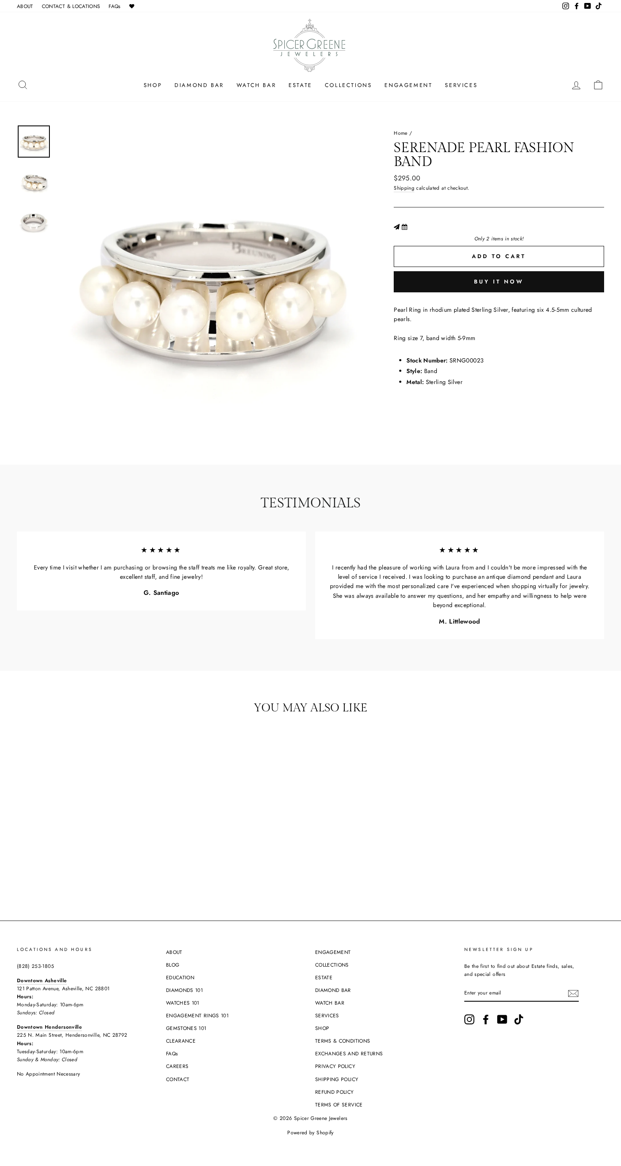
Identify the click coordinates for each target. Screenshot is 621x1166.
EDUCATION (180, 977)
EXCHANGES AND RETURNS (349, 1053)
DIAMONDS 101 (184, 990)
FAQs (114, 6)
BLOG (172, 964)
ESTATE (300, 85)
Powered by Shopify (310, 1132)
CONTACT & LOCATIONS (71, 6)
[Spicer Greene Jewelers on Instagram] (469, 1019)
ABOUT (25, 6)
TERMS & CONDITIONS (342, 1040)
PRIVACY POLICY (335, 1066)
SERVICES (461, 85)
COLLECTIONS (348, 85)
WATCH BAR (256, 85)
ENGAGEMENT (408, 85)
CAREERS (177, 1066)
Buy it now (499, 282)
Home (400, 132)
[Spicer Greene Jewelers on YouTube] (502, 1019)
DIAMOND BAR (199, 85)
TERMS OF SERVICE (339, 1104)
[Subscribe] (573, 993)
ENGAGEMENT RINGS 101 (197, 1015)
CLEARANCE (181, 1040)
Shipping (404, 187)
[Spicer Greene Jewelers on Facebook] (486, 1019)
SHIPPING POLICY (336, 1079)
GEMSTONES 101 (186, 1028)
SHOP (153, 85)
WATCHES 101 (182, 1002)
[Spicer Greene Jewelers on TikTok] (519, 1019)
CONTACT (177, 1079)
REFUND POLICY (334, 1091)
